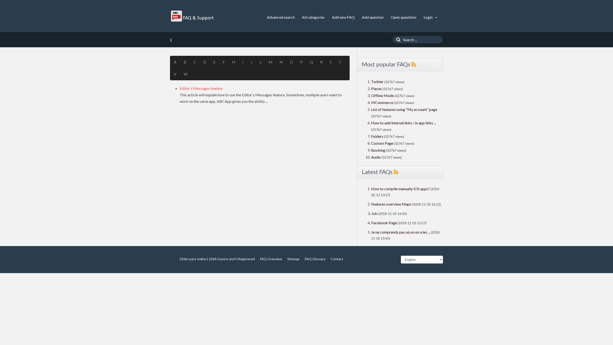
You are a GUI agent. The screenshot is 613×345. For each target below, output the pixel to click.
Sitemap (293, 259)
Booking (378, 150)
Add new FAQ (343, 17)
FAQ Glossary (315, 259)
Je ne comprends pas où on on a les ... (400, 232)
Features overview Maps (391, 204)
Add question (373, 17)
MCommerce (382, 102)
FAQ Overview (271, 259)
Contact (337, 259)
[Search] (397, 39)
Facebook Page (384, 222)
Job (374, 213)
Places (376, 88)
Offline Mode (382, 95)
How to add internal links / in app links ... (403, 123)
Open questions (403, 17)
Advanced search (281, 17)
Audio (376, 157)
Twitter (377, 81)
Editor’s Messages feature (201, 88)
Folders (377, 136)
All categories (313, 17)
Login (428, 17)
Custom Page (382, 143)
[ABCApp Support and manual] (193, 16)
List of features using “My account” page (404, 109)
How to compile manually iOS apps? (401, 188)
